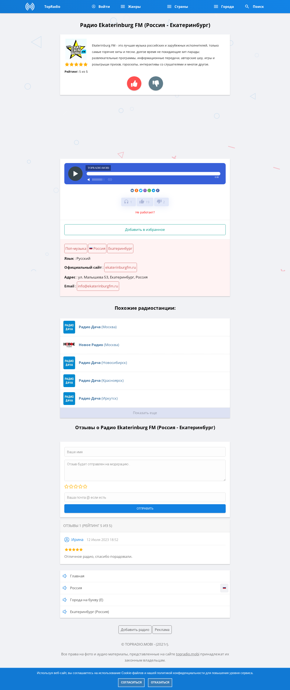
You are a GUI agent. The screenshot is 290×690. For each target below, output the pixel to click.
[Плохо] (71, 486)
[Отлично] (85, 486)
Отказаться (160, 682)
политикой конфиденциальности (181, 673)
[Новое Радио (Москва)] (69, 350)
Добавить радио (135, 629)
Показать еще (145, 412)
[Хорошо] (80, 486)
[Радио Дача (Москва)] (69, 332)
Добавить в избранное (145, 229)
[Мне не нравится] (156, 83)
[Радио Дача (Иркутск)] (69, 403)
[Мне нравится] (134, 83)
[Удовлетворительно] (75, 486)
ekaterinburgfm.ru (120, 267)
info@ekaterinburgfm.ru (98, 286)
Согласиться (131, 682)
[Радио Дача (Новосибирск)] (69, 367)
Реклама (162, 629)
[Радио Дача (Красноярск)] (69, 385)
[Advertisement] (145, 127)
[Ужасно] (66, 486)
